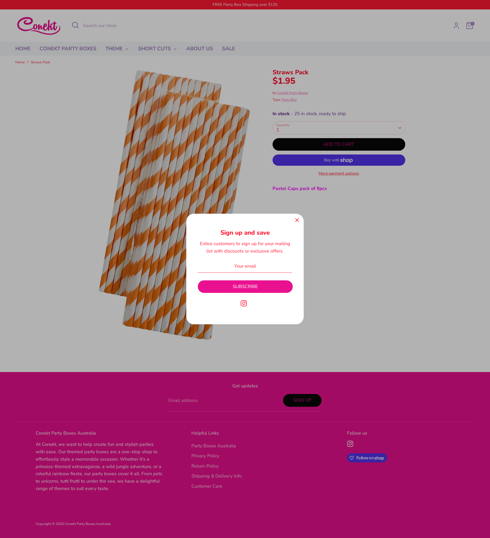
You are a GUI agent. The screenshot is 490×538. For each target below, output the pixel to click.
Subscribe (245, 286)
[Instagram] (244, 303)
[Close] (297, 220)
